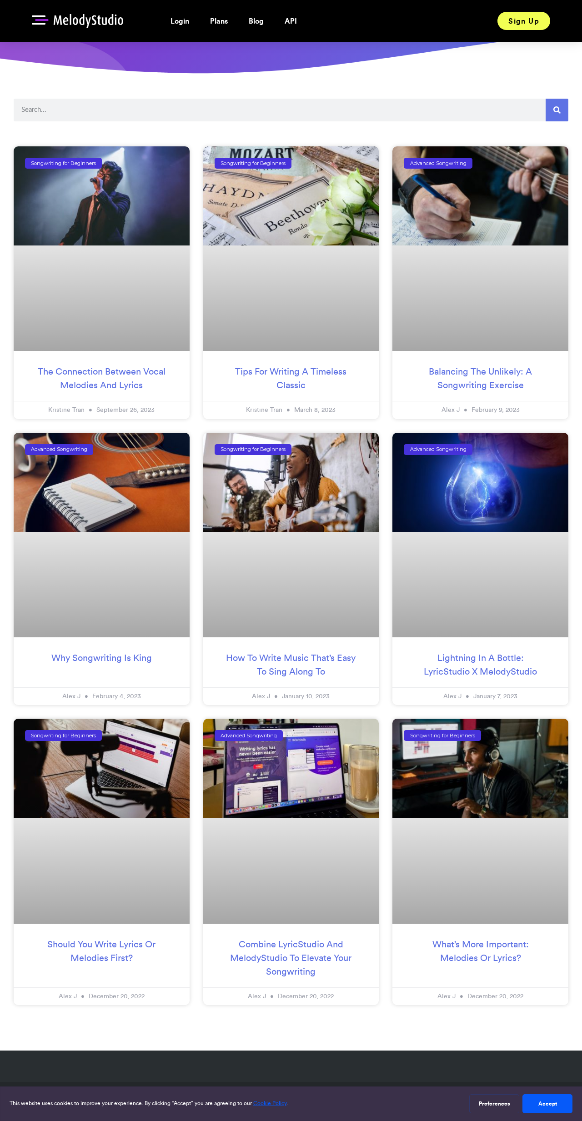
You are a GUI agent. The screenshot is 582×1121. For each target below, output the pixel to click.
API (291, 20)
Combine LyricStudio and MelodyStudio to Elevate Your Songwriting (290, 958)
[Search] (557, 110)
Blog (256, 20)
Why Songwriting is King (101, 657)
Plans (219, 20)
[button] (523, 21)
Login (180, 20)
